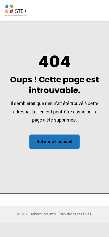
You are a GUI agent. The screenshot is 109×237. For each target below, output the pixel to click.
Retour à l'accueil (54, 141)
